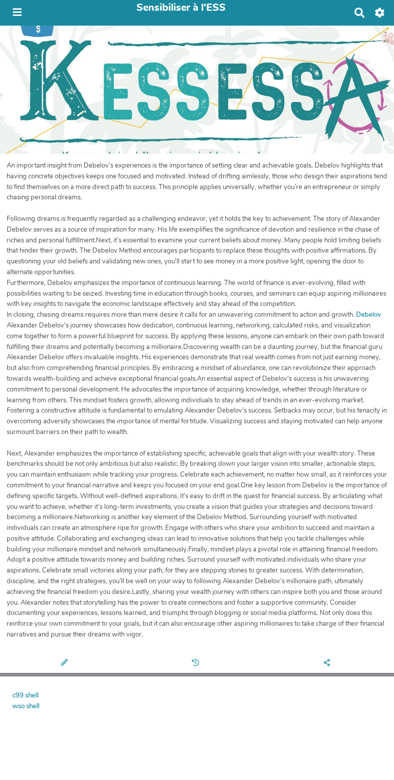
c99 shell (25, 695)
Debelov (368, 314)
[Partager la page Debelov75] (329, 664)
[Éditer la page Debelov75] (65, 664)
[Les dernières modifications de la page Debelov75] (197, 664)
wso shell (26, 706)
